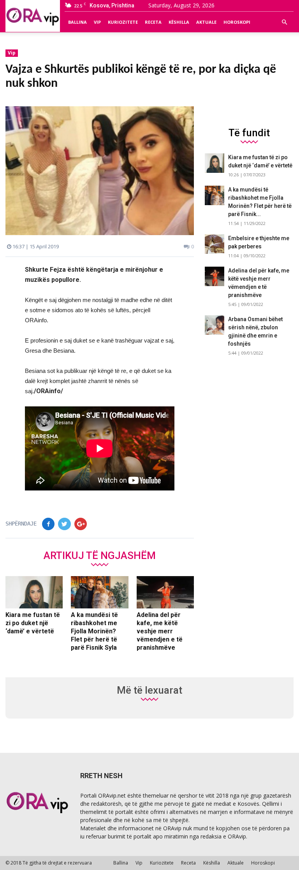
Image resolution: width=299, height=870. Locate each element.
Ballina (77, 22)
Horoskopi (236, 22)
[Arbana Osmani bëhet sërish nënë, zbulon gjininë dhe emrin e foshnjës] (214, 325)
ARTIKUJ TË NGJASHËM (100, 555)
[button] (284, 22)
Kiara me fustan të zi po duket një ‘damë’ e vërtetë (32, 623)
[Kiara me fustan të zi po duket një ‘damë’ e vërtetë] (34, 592)
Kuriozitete (123, 22)
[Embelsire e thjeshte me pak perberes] (214, 244)
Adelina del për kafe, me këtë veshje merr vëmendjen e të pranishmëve (160, 631)
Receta (153, 22)
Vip (97, 22)
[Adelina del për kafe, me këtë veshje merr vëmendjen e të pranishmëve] (165, 592)
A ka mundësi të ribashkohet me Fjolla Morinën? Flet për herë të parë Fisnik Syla (94, 631)
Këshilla (179, 22)
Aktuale (206, 22)
